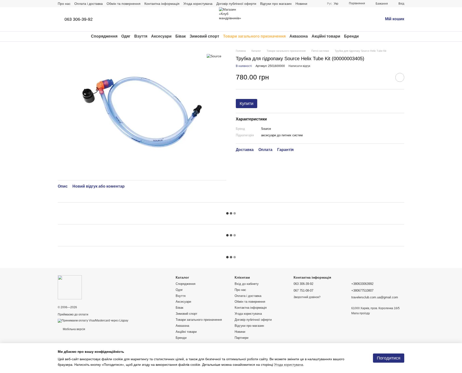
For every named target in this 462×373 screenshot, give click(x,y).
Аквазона (298, 36)
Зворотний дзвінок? (307, 297)
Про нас (64, 4)
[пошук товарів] (367, 36)
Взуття (140, 36)
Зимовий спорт (204, 36)
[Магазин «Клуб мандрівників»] (70, 287)
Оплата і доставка (88, 4)
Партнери (241, 338)
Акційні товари (326, 36)
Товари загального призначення (254, 36)
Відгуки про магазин (276, 4)
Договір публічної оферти (236, 4)
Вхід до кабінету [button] (247, 284)
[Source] (214, 55)
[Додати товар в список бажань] (399, 77)
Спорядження (104, 36)
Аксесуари (161, 36)
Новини (301, 4)
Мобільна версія (73, 329)
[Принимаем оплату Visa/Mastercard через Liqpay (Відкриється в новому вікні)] (93, 320)
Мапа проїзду (360, 313)
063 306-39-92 (78, 19)
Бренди (351, 36)
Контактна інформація (162, 4)
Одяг (125, 36)
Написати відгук (299, 66)
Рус (329, 3)
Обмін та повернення (124, 4)
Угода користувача (197, 4)
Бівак (180, 36)
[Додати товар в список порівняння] (386, 77)
